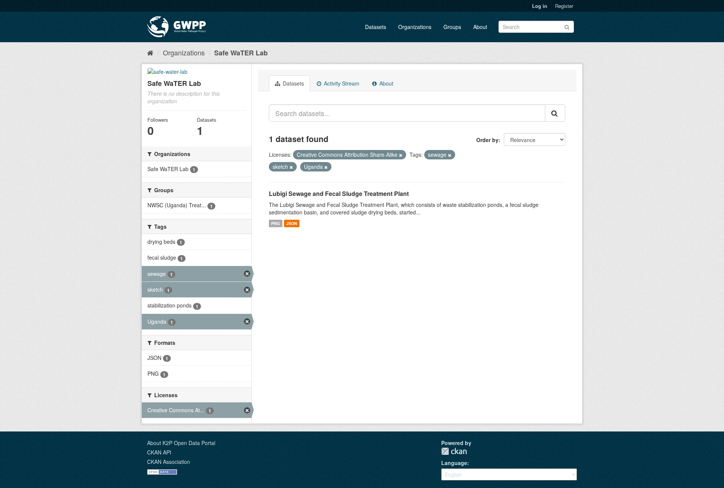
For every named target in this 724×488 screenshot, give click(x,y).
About (480, 27)
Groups (452, 27)
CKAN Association (168, 461)
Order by (487, 140)
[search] (555, 113)
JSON (291, 223)
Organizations (414, 27)
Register (564, 5)
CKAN (454, 451)
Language (454, 463)
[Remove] (400, 155)
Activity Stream (340, 83)
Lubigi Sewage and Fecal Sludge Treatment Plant (339, 193)
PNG (275, 223)
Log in (539, 5)
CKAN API (159, 452)
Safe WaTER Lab (241, 53)
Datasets (375, 27)
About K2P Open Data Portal (181, 443)
